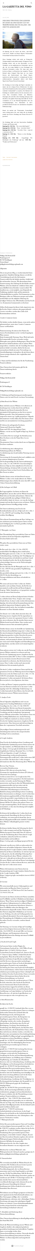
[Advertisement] (17, 226)
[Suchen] (31, 2)
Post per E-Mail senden (11, 157)
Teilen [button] (4, 157)
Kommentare (9, 159)
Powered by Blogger (19, 1245)
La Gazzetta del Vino (17, 6)
